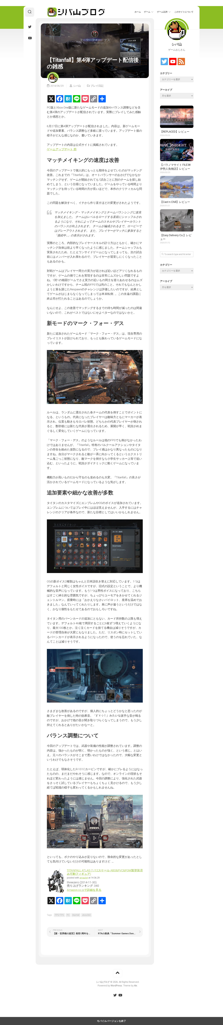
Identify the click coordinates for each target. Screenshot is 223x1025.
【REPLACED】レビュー (174, 131)
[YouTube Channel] (173, 62)
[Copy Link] (93, 99)
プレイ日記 (97, 85)
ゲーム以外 (162, 12)
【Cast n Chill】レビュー (175, 201)
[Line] (76, 99)
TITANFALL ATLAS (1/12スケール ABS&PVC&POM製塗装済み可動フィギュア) (105, 872)
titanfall (75, 915)
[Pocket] (85, 99)
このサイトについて (183, 12)
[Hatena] (68, 99)
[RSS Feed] (181, 62)
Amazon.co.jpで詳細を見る (84, 890)
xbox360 (86, 915)
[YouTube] (30, 38)
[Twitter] (30, 27)
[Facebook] (59, 99)
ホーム (138, 12)
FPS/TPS (59, 915)
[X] (51, 99)
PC (68, 915)
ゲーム (147, 12)
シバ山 (77, 85)
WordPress (116, 985)
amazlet (84, 877)
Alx (135, 985)
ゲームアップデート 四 (61, 149)
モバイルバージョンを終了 (111, 1020)
